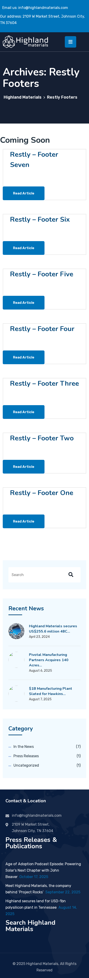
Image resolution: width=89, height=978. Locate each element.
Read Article (23, 193)
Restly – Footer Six (40, 219)
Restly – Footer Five (41, 274)
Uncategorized (26, 765)
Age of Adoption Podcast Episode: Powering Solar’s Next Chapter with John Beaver (43, 870)
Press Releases (26, 756)
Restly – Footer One (41, 493)
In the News (23, 746)
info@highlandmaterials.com (43, 7)
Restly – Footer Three (44, 383)
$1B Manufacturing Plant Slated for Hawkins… (50, 691)
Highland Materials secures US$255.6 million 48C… (53, 629)
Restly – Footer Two (42, 438)
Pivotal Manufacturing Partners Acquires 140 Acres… (48, 660)
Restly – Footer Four (42, 329)
